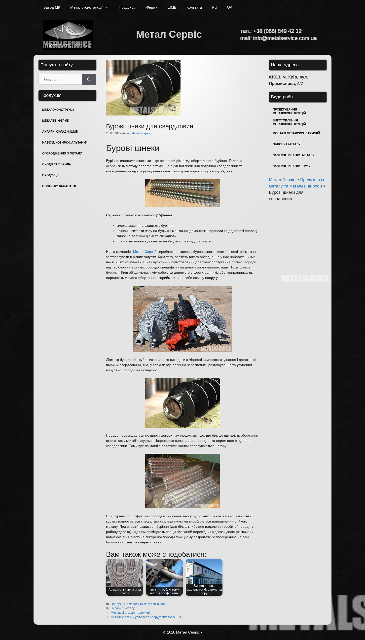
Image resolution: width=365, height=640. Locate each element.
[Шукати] (89, 79)
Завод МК (51, 7)
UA (229, 7)
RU (214, 7)
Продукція (127, 7)
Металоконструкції (86, 7)
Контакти (194, 7)
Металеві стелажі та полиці (130, 612)
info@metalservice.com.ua (285, 38)
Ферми (151, 7)
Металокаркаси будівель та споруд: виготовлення (146, 617)
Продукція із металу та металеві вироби (139, 604)
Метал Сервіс (169, 34)
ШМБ (172, 7)
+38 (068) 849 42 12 (277, 31)
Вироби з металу (123, 608)
